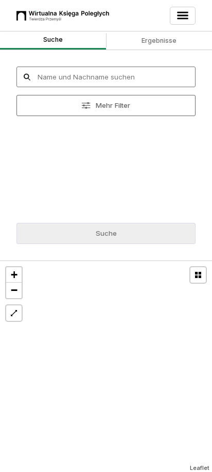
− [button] (14, 290)
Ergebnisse (159, 40)
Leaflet (199, 467)
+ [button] (14, 274)
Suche (53, 39)
